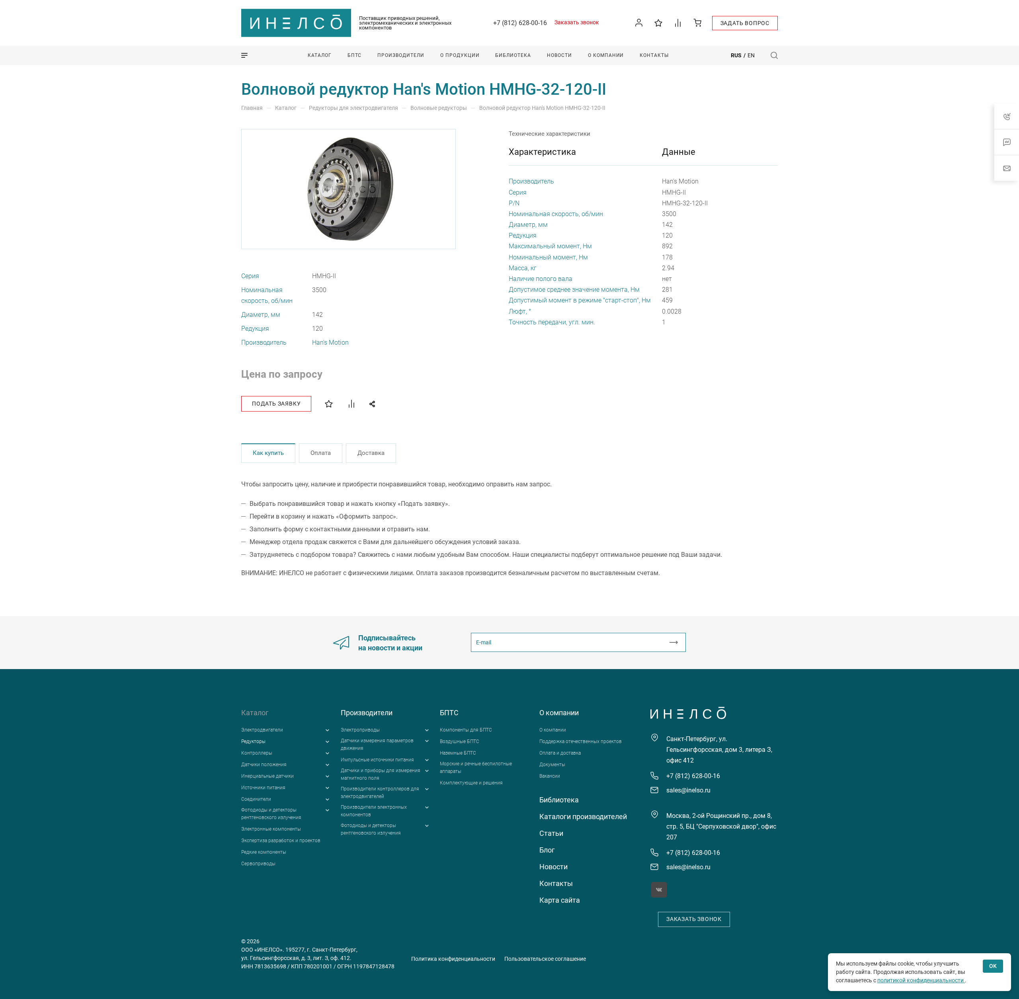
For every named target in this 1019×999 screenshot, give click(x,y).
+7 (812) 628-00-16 (520, 23)
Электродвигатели (262, 730)
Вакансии (549, 776)
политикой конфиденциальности (921, 980)
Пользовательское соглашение (545, 959)
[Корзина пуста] (698, 22)
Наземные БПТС (458, 753)
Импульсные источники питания (377, 760)
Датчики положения (264, 764)
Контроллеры (256, 753)
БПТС (449, 712)
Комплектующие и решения (471, 783)
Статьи (551, 833)
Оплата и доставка (560, 753)
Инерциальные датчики (267, 776)
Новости (553, 866)
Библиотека (559, 800)
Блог (547, 850)
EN (751, 55)
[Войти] (639, 23)
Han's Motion (330, 342)
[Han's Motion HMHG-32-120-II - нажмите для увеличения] (349, 189)
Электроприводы (360, 730)
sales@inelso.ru (688, 790)
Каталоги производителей (583, 816)
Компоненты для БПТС (466, 730)
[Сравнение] (678, 22)
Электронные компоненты (271, 829)
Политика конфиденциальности (453, 959)
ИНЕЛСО (296, 23)
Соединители (256, 799)
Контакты (556, 883)
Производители (366, 712)
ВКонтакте (659, 890)
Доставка (371, 453)
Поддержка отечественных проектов (580, 741)
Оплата (320, 453)
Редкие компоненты (263, 852)
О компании (559, 712)
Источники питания (263, 787)
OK (993, 966)
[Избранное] (659, 22)
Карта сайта (559, 900)
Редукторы (253, 741)
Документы (552, 764)
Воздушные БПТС (459, 741)
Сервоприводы (258, 863)
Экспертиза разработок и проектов (280, 840)
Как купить (268, 453)
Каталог (255, 712)
